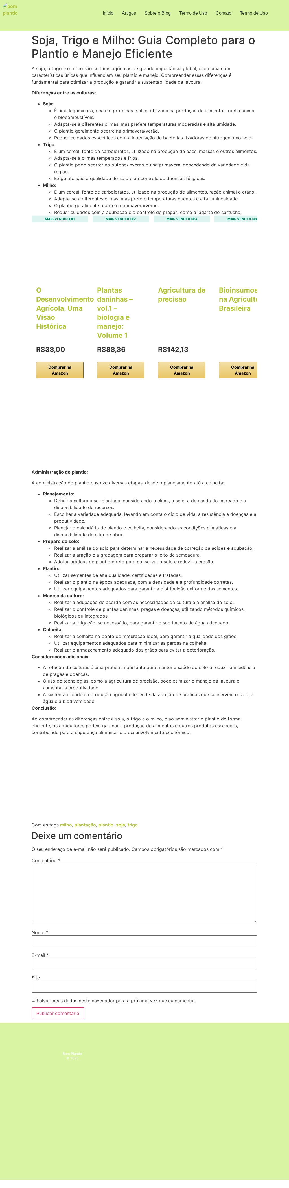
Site (36, 977)
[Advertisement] (144, 426)
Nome (40, 932)
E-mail (40, 955)
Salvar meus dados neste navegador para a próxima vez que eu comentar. (116, 1000)
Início (108, 13)
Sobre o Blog (157, 13)
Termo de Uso (193, 13)
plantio (105, 825)
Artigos (129, 13)
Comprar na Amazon (59, 370)
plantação (85, 825)
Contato (223, 13)
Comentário (46, 860)
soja (120, 825)
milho (66, 825)
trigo (133, 825)
